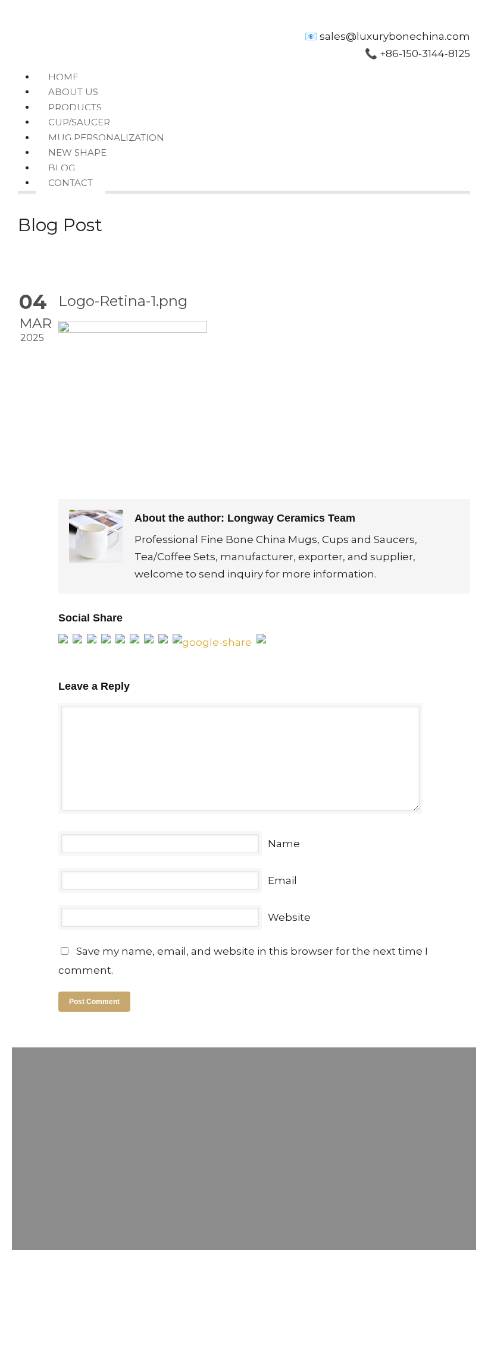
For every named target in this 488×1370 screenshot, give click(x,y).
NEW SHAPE (77, 152)
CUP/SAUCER (79, 122)
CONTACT (70, 182)
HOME (63, 77)
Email (282, 880)
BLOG (61, 167)
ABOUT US (73, 91)
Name (284, 844)
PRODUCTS (75, 107)
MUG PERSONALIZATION (106, 137)
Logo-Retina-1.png (122, 301)
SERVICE (211, 1301)
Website (289, 917)
